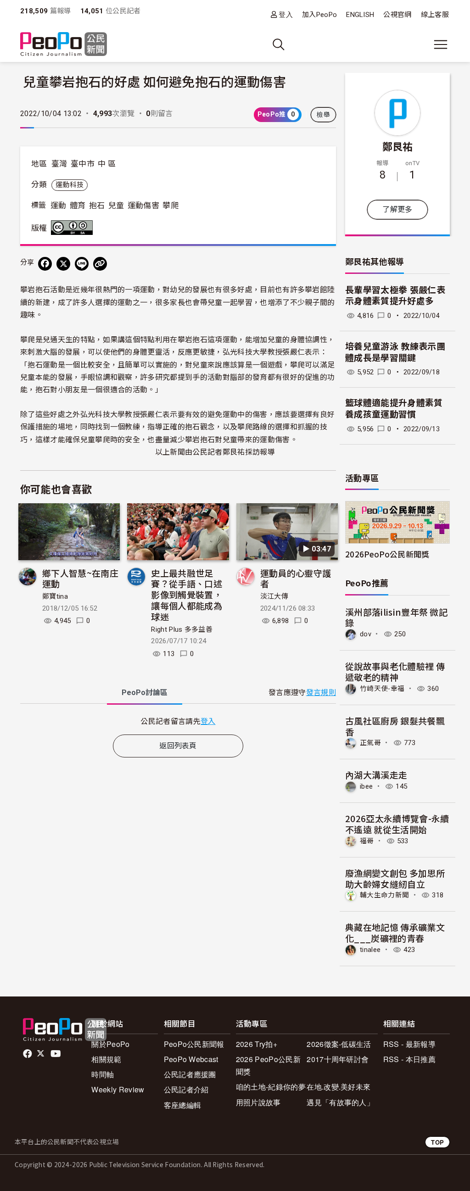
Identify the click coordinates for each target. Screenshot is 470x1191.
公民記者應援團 (190, 1074)
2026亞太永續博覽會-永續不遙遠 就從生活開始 (397, 823)
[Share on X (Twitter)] (63, 264)
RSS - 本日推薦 (409, 1059)
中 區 (107, 163)
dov (365, 634)
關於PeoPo (110, 1044)
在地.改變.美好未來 (338, 1086)
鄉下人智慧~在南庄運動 (80, 578)
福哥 (367, 841)
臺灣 (59, 163)
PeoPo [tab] (145, 692)
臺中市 (83, 163)
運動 (58, 205)
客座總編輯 (182, 1105)
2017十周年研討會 (338, 1059)
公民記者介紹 (186, 1089)
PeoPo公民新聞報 (194, 1044)
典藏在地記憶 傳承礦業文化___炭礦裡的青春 (395, 932)
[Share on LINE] (82, 264)
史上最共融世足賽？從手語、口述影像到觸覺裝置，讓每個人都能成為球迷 (186, 595)
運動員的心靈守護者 (295, 578)
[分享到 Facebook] (45, 264)
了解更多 (397, 209)
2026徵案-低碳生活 (339, 1044)
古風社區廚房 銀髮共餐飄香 (395, 726)
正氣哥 (370, 743)
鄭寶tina (55, 596)
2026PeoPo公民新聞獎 (387, 554)
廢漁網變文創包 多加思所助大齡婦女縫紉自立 (395, 878)
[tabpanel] (178, 721)
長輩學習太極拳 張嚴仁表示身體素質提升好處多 (395, 296)
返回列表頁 (178, 745)
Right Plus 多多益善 (182, 629)
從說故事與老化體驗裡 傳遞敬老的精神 (395, 671)
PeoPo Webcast (191, 1059)
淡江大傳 (274, 596)
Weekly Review (117, 1089)
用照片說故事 (258, 1102)
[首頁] (63, 45)
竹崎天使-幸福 (382, 689)
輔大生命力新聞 (384, 895)
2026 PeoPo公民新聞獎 (268, 1065)
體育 (78, 205)
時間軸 (102, 1074)
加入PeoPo (319, 15)
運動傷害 (143, 205)
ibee (366, 786)
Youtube (56, 1053)
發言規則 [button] (321, 692)
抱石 (97, 205)
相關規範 (106, 1059)
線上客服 (435, 15)
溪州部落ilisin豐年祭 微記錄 (396, 617)
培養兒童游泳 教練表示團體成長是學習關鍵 (395, 352)
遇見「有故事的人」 (340, 1102)
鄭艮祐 (397, 146)
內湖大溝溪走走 (376, 774)
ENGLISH (360, 15)
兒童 (116, 205)
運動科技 (70, 185)
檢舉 (323, 114)
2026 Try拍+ (256, 1044)
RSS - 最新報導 (409, 1044)
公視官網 (397, 15)
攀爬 (170, 205)
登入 (286, 14)
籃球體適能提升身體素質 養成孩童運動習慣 (394, 409)
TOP (437, 1142)
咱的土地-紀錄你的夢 (271, 1086)
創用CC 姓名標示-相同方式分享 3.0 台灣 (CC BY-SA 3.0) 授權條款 (74, 227)
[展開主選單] (440, 44)
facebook (28, 1053)
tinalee (370, 950)
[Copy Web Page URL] (100, 264)
